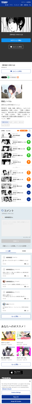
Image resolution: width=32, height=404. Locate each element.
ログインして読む (16, 40)
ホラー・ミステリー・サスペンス (16, 122)
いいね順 (8, 251)
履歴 (22, 5)
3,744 (27, 276)
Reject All (16, 397)
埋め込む (14, 77)
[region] (16, 391)
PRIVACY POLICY (7, 389)
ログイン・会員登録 (26, 2)
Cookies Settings (16, 392)
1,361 (27, 310)
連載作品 (26, 5)
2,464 (27, 286)
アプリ (11, 5)
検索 (30, 5)
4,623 (27, 264)
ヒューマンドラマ (5, 125)
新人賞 (6, 5)
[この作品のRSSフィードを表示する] (18, 77)
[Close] (30, 381)
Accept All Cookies (16, 401)
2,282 (27, 298)
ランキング (16, 5)
